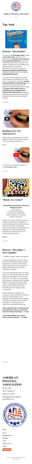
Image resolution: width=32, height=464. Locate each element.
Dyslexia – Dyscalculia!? (14, 51)
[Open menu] (16, 18)
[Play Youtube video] (16, 155)
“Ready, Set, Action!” (12, 199)
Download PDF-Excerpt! (10, 74)
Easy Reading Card (10, 167)
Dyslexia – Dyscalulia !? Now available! (13, 251)
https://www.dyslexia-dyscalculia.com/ (14, 70)
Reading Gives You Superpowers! (11, 132)
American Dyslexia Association (16, 14)
